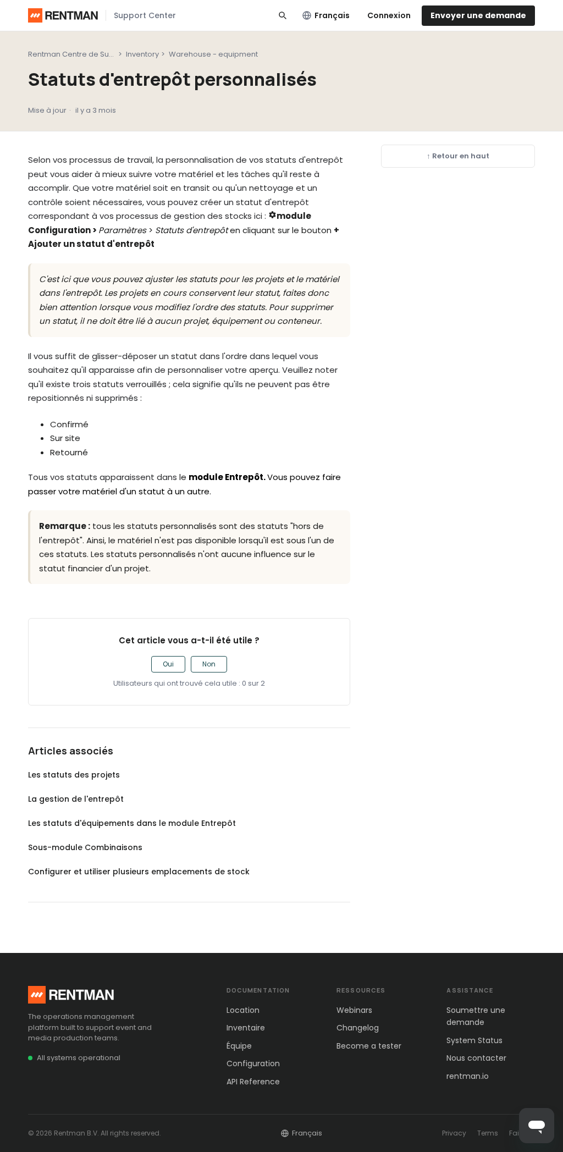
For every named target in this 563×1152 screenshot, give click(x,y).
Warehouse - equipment (213, 54)
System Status (474, 1040)
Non (209, 664)
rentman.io (467, 1076)
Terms (487, 1133)
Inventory (142, 54)
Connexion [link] (389, 15)
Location (243, 1010)
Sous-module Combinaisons (85, 847)
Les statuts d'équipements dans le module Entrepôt (132, 823)
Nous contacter (476, 1057)
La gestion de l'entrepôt (76, 798)
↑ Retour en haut (458, 156)
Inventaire (246, 1027)
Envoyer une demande (478, 15)
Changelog (357, 1027)
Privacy (454, 1133)
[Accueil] (63, 15)
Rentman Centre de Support (78, 54)
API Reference (253, 1081)
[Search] (282, 15)
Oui (168, 664)
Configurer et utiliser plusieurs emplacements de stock (139, 871)
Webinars (354, 1010)
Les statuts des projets (74, 774)
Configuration (253, 1063)
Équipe (239, 1045)
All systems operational (78, 1057)
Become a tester (368, 1045)
